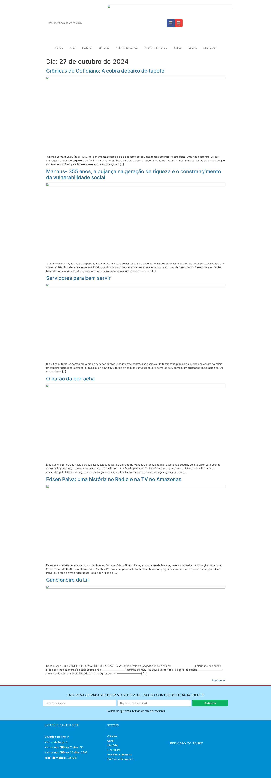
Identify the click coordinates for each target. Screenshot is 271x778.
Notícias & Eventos (127, 48)
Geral (73, 48)
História (87, 48)
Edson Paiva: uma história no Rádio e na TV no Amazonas (113, 479)
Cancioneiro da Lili (68, 580)
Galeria (178, 48)
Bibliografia (209, 48)
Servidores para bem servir (78, 278)
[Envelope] (179, 23)
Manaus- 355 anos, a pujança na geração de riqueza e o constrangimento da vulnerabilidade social (133, 174)
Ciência (59, 48)
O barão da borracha (70, 379)
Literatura (103, 48)
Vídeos (193, 48)
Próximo (218, 680)
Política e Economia (156, 48)
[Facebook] (171, 23)
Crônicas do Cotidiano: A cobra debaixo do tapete (105, 71)
